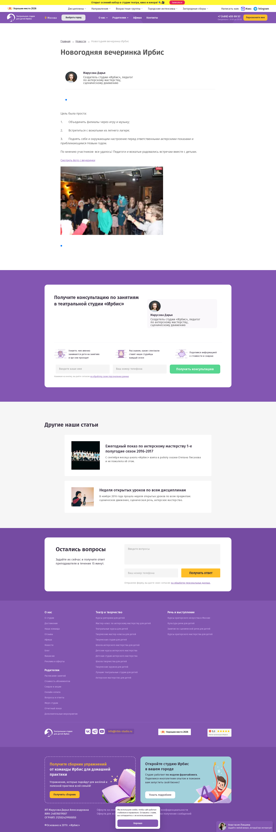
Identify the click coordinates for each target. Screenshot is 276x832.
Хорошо (137, 823)
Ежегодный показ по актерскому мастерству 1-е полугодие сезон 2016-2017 (148, 448)
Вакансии (49, 656)
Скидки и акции (53, 686)
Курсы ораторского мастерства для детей (190, 634)
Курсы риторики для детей (110, 618)
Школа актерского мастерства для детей (117, 645)
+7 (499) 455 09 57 (229, 16)
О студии (49, 618)
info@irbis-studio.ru (120, 731)
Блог (47, 650)
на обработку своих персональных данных (109, 376)
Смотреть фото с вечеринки (78, 160)
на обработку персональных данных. (190, 583)
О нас (102, 17)
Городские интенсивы (161, 8)
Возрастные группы (128, 8)
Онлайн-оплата (52, 692)
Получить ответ (200, 573)
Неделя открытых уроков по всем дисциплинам (142, 490)
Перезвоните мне (255, 17)
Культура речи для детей (181, 623)
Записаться (177, 2)
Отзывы (49, 634)
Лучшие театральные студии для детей (117, 672)
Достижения (51, 623)
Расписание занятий (55, 675)
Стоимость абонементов (57, 681)
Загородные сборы (194, 8)
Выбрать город (73, 17)
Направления (99, 8)
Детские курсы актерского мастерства (116, 650)
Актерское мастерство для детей (113, 677)
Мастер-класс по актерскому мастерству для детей (123, 623)
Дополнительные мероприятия (61, 714)
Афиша (137, 17)
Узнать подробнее (160, 794)
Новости (49, 645)
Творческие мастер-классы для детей (116, 634)
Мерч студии (51, 703)
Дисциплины (76, 8)
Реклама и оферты (55, 661)
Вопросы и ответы (54, 697)
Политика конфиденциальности (168, 809)
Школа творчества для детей (111, 661)
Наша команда (52, 628)
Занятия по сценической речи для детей (189, 628)
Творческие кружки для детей (112, 667)
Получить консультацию (195, 369)
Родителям (119, 17)
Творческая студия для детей (111, 639)
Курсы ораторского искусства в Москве (189, 618)
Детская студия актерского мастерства (116, 656)
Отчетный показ (53, 708)
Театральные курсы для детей (112, 628)
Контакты (152, 17)
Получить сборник (65, 794)
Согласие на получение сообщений (169, 813)
